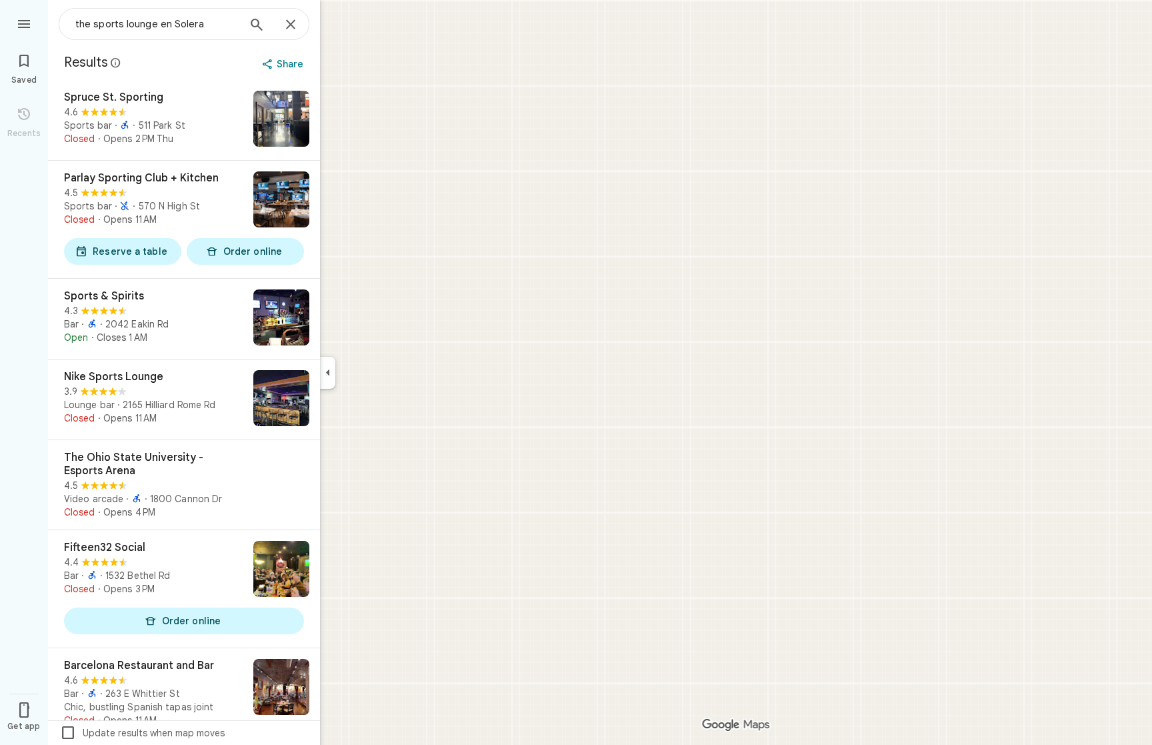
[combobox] (156, 24)
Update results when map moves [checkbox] (142, 733)
